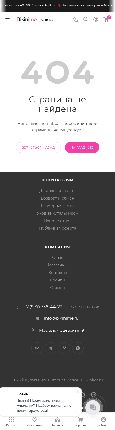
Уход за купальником (57, 213)
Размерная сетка (57, 205)
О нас (57, 257)
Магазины (57, 265)
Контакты (57, 272)
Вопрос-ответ (57, 220)
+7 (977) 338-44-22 (43, 307)
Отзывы (57, 287)
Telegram (50, 348)
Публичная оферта (57, 228)
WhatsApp (78, 348)
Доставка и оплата (57, 190)
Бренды (57, 280)
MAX (64, 348)
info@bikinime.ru (61, 318)
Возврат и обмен (57, 198)
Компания (57, 247)
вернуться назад (38, 147)
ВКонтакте (37, 348)
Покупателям (57, 180)
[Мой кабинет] (95, 20)
